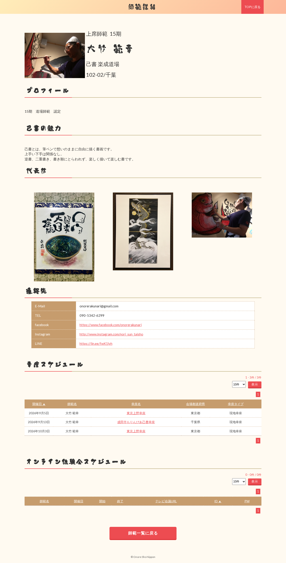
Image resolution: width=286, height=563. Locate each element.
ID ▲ (217, 501)
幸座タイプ (236, 404)
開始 (102, 501)
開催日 (78, 501)
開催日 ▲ (39, 404)
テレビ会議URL (166, 501)
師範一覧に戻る (143, 532)
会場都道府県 (195, 404)
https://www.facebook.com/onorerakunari (111, 325)
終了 (120, 501)
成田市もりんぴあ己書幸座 (136, 422)
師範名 (72, 404)
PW (247, 501)
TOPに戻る (252, 7)
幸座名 (136, 404)
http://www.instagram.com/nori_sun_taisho (111, 334)
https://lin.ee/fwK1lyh (96, 344)
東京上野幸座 (136, 413)
